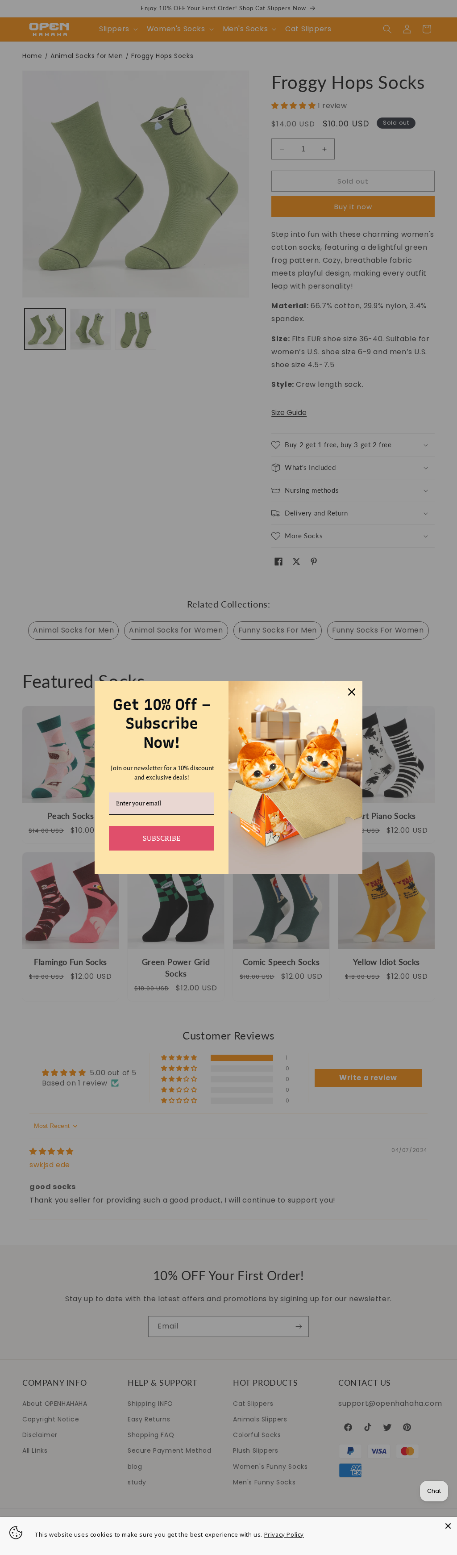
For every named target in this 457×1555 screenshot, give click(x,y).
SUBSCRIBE (161, 838)
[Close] (448, 1525)
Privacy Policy (284, 1534)
